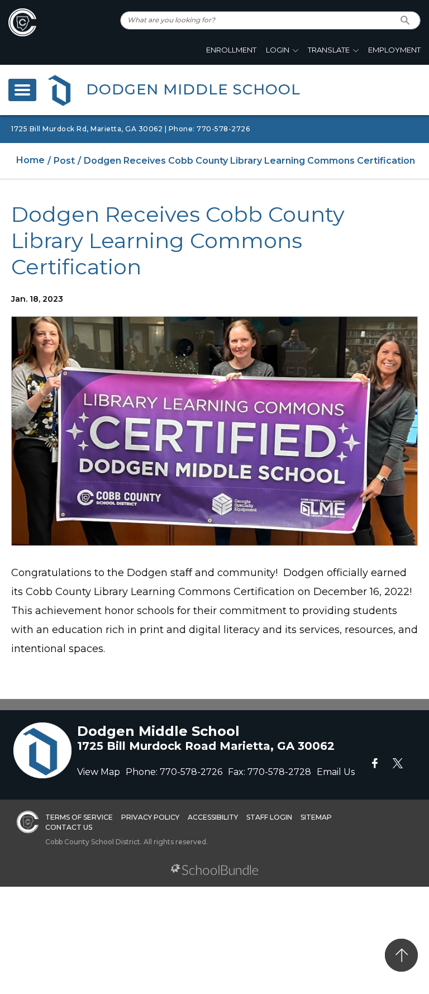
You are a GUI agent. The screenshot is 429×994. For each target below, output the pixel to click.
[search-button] (405, 20)
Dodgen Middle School (193, 89)
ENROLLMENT (231, 49)
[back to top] (401, 955)
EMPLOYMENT (394, 49)
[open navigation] (22, 90)
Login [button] (277, 49)
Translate (329, 49)
